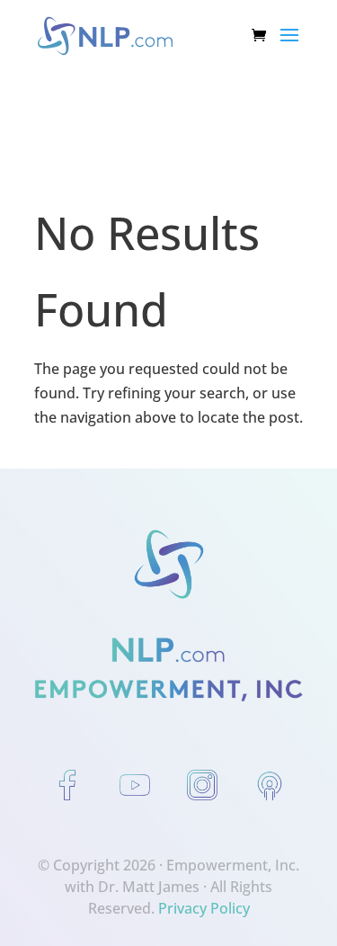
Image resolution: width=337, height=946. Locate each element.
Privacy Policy (204, 908)
